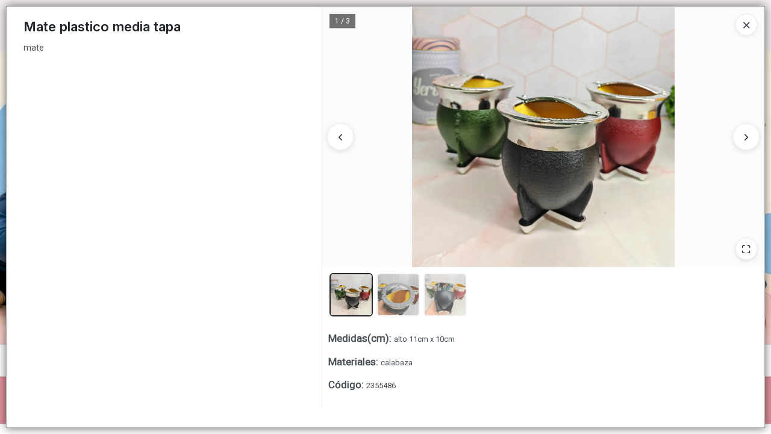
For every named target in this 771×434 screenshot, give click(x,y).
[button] (351, 294)
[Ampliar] (746, 249)
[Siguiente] (746, 137)
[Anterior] (340, 137)
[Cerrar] (746, 25)
